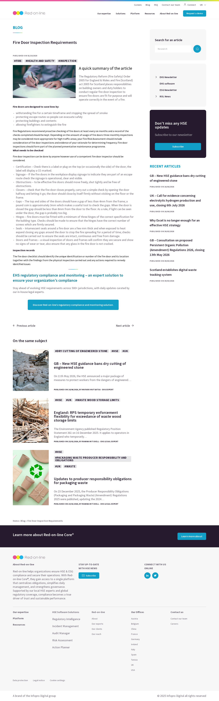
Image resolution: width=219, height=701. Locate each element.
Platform (135, 13)
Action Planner (61, 647)
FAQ (156, 4)
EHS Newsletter (168, 77)
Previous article (26, 325)
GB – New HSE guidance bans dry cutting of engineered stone (178, 178)
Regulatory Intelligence (66, 619)
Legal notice (39, 680)
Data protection (20, 680)
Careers (138, 4)
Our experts (97, 623)
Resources (150, 13)
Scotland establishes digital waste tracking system (173, 272)
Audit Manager (61, 633)
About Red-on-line (169, 13)
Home (16, 520)
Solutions (120, 13)
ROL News (165, 96)
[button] (210, 691)
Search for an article (168, 40)
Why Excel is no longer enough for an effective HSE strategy (175, 222)
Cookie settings (57, 680)
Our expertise (104, 13)
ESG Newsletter (168, 90)
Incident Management (65, 626)
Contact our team (171, 4)
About (94, 618)
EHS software (167, 83)
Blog (148, 4)
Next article (123, 325)
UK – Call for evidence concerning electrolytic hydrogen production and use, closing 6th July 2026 (175, 200)
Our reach (96, 634)
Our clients (97, 628)
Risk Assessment (62, 640)
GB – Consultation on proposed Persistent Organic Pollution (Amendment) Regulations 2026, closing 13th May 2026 (177, 247)
